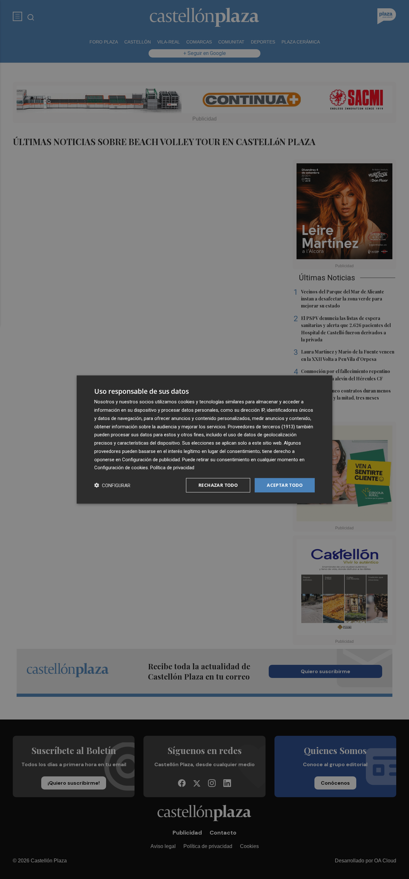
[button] (112, 485)
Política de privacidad (172, 468)
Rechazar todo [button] (218, 485)
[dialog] (204, 440)
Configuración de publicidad (151, 459)
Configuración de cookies (121, 468)
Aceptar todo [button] (285, 485)
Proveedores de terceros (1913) (261, 426)
